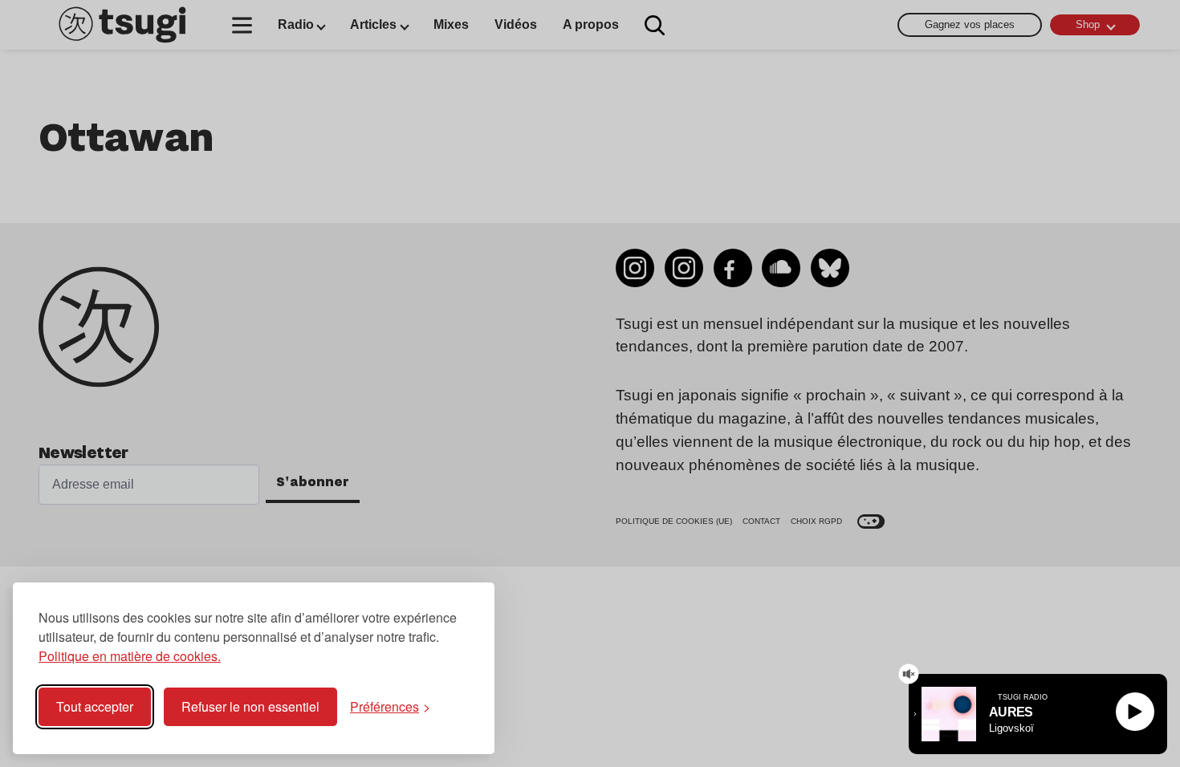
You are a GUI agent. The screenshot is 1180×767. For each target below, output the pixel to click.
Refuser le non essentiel (250, 706)
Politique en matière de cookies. (130, 656)
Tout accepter (94, 706)
